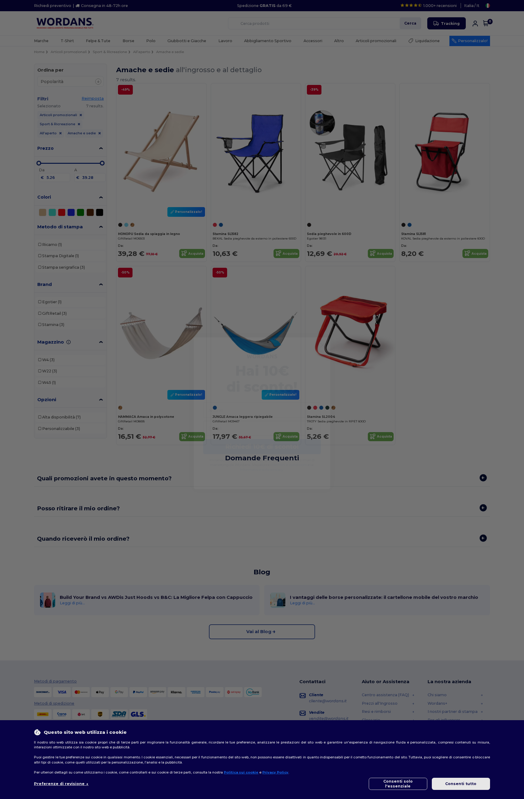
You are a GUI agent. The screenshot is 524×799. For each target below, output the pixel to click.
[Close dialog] (322, 331)
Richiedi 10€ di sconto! (262, 433)
